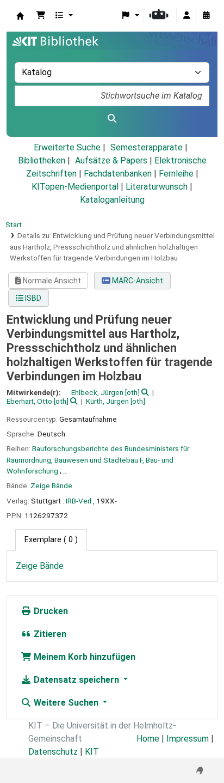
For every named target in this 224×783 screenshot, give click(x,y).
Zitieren (49, 634)
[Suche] (112, 119)
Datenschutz (53, 751)
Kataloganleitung (112, 200)
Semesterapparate (146, 147)
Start (13, 224)
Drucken (50, 611)
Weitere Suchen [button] (66, 702)
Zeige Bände (51, 485)
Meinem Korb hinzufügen (83, 657)
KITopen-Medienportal (75, 186)
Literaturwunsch (157, 186)
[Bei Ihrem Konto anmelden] (186, 15)
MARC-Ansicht (136, 280)
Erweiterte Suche (67, 147)
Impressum (187, 738)
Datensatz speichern (76, 680)
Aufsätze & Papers (111, 160)
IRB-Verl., (80, 500)
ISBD (32, 298)
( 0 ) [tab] (51, 539)
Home (147, 738)
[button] (41, 15)
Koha (20, 16)
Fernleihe (176, 173)
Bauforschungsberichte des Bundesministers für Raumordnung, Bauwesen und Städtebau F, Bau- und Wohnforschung (98, 459)
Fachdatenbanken (118, 173)
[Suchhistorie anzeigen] (206, 15)
